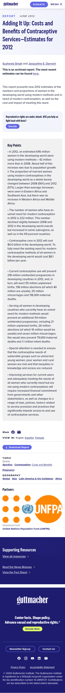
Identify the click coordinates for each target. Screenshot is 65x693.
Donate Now (32, 629)
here (36, 74)
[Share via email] (19, 432)
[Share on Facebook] (13, 432)
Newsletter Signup (20, 649)
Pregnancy (8, 470)
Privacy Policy (18, 667)
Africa (58, 478)
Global (6, 478)
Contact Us (49, 649)
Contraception (22, 465)
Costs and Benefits (42, 464)
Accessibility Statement (42, 667)
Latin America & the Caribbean (36, 478)
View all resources (14, 556)
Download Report (19, 447)
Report (9, 16)
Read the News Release (17, 567)
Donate (39, 4)
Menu (55, 4)
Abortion (7, 465)
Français (39, 437)
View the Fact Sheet (14, 572)
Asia (14, 478)
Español (29, 437)
